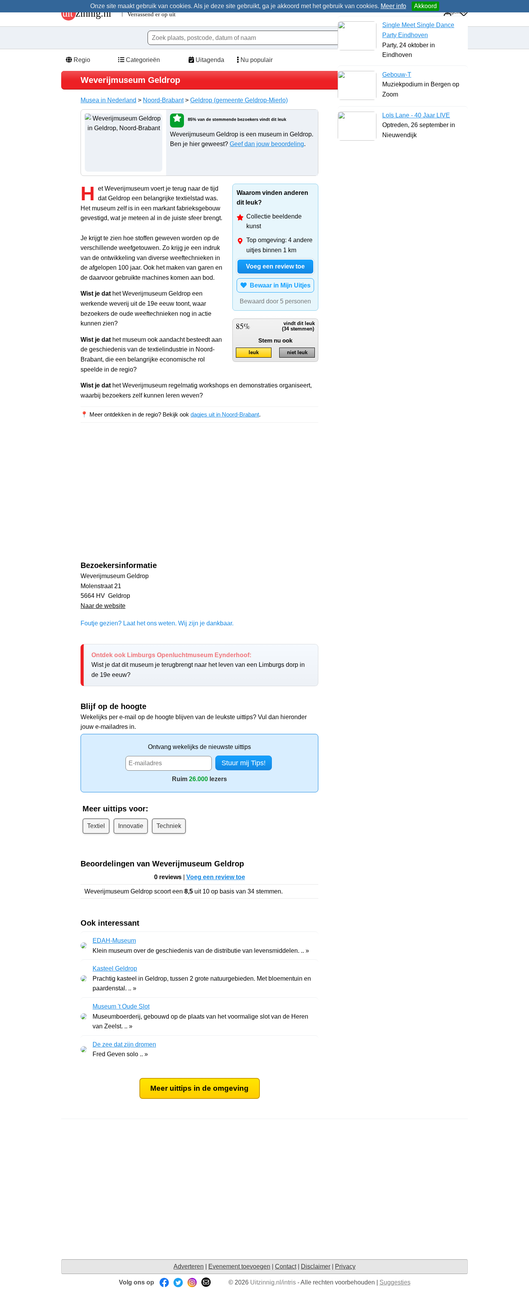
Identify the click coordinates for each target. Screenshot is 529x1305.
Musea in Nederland (108, 100)
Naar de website (103, 606)
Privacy (345, 1266)
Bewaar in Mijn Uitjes (279, 285)
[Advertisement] (146, 498)
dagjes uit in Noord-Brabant (225, 414)
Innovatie (130, 826)
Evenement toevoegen (239, 1266)
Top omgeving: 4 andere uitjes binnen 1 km (279, 245)
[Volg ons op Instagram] (192, 1282)
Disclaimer (315, 1266)
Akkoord (425, 6)
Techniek (168, 826)
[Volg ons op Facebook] (164, 1282)
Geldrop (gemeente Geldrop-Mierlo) (239, 100)
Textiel (96, 826)
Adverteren (188, 1266)
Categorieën (142, 60)
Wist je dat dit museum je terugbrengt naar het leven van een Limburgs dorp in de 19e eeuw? (198, 665)
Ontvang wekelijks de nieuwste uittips (199, 747)
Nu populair (256, 60)
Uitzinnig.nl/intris (273, 1282)
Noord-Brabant (163, 100)
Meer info (393, 6)
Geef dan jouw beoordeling (267, 144)
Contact (285, 1266)
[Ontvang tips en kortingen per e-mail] (206, 1282)
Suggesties (395, 1282)
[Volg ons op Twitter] (178, 1282)
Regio (81, 60)
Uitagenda (209, 60)
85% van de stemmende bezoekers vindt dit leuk (237, 119)
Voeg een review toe (275, 266)
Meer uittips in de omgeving (199, 1088)
